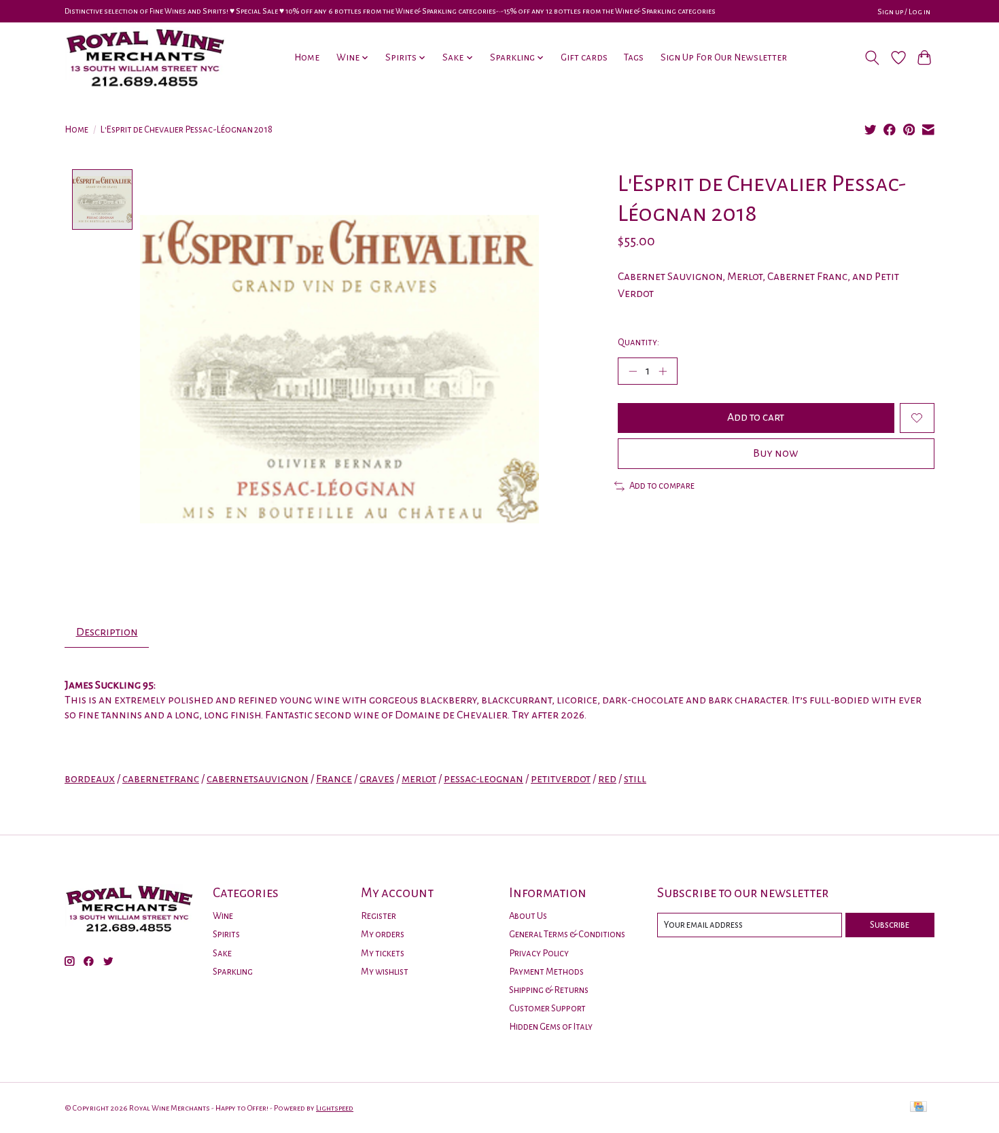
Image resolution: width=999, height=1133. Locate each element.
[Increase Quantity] (662, 371)
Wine (223, 916)
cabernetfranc (160, 779)
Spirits (226, 934)
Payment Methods (546, 971)
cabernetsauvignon (258, 779)
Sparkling (233, 971)
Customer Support (547, 1008)
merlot (419, 779)
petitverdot (561, 779)
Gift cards (584, 57)
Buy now (776, 453)
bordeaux (90, 779)
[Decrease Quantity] (632, 371)
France (334, 779)
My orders (382, 934)
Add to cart (755, 417)
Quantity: (638, 342)
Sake (222, 953)
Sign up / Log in (903, 11)
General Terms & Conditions (567, 934)
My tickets (382, 953)
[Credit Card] (918, 1107)
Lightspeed (334, 1108)
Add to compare (662, 486)
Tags (634, 57)
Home (306, 57)
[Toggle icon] (872, 58)
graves (377, 779)
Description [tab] (107, 632)
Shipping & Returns (549, 990)
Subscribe (889, 925)
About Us (528, 916)
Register (378, 916)
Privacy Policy (539, 953)
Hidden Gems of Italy (551, 1027)
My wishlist (384, 971)
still (635, 779)
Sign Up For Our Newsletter (724, 57)
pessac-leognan (483, 779)
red (607, 779)
